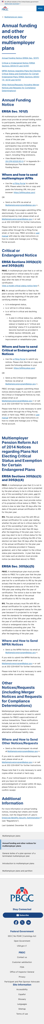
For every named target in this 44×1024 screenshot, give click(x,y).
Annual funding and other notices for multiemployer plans (19, 844)
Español (22, 994)
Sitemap (22, 1009)
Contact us (22, 957)
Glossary (22, 999)
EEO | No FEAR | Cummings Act (22, 936)
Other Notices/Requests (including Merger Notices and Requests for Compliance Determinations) (20, 87)
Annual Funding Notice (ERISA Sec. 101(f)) (20, 58)
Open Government (22, 941)
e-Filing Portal (19, 183)
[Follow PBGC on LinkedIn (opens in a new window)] (28, 924)
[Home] (19, 8)
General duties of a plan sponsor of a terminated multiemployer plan (18, 854)
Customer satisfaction (22, 962)
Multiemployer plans (11, 836)
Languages (22, 1004)
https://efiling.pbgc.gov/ (24, 192)
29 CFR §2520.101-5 (14, 161)
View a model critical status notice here (19, 285)
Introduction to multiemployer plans (18, 863)
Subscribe (24, 915)
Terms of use (22, 1014)
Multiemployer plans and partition (17, 871)
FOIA (22, 967)
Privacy (22, 977)
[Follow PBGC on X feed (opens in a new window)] (22, 924)
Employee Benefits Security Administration (21, 818)
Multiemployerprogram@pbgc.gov (20, 205)
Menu (40, 8)
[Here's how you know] (22, 3)
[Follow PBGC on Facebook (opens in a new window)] (16, 924)
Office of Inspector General (22, 972)
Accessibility (22, 989)
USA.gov (21, 946)
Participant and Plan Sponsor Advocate (22, 981)
